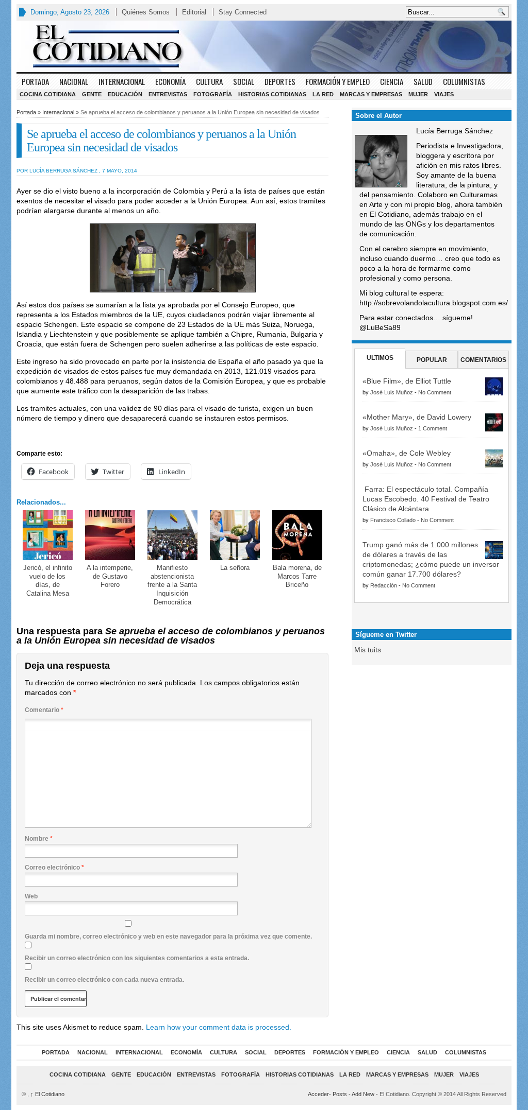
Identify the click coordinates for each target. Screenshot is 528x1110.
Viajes (444, 94)
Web (31, 896)
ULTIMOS (380, 357)
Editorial (194, 12)
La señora (235, 567)
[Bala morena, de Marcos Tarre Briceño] (297, 535)
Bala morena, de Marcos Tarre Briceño (297, 576)
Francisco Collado (393, 520)
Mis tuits (367, 650)
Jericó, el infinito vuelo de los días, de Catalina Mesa (47, 581)
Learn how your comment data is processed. (218, 1027)
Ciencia (391, 81)
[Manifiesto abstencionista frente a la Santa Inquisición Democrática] (172, 535)
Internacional (121, 81)
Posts (340, 1094)
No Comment (434, 392)
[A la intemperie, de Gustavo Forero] (110, 535)
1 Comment (432, 428)
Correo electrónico (54, 867)
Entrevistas (167, 94)
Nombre (39, 838)
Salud (423, 81)
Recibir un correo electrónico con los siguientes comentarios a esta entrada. (137, 958)
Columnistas (464, 81)
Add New (363, 1094)
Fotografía (212, 94)
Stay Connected (243, 12)
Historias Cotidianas (272, 94)
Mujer (418, 94)
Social (243, 81)
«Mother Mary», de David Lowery (416, 417)
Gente (92, 94)
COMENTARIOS (483, 359)
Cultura (209, 81)
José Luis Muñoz (391, 392)
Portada (35, 81)
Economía (170, 81)
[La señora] (235, 535)
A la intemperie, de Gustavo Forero (110, 576)
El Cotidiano (47, 1094)
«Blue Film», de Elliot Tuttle (406, 381)
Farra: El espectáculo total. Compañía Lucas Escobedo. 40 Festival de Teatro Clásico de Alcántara (425, 499)
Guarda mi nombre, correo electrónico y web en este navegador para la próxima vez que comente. (168, 936)
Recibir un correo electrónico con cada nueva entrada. (104, 979)
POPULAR (432, 359)
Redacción (383, 585)
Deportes (280, 81)
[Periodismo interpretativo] (264, 46)
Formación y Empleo (338, 81)
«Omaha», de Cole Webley (406, 453)
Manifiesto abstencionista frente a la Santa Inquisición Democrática (172, 585)
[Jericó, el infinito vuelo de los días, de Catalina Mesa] (48, 535)
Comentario (44, 710)
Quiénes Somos (146, 12)
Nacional (73, 81)
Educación (125, 94)
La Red (323, 94)
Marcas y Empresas (371, 94)
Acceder (318, 1094)
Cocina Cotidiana (48, 94)
